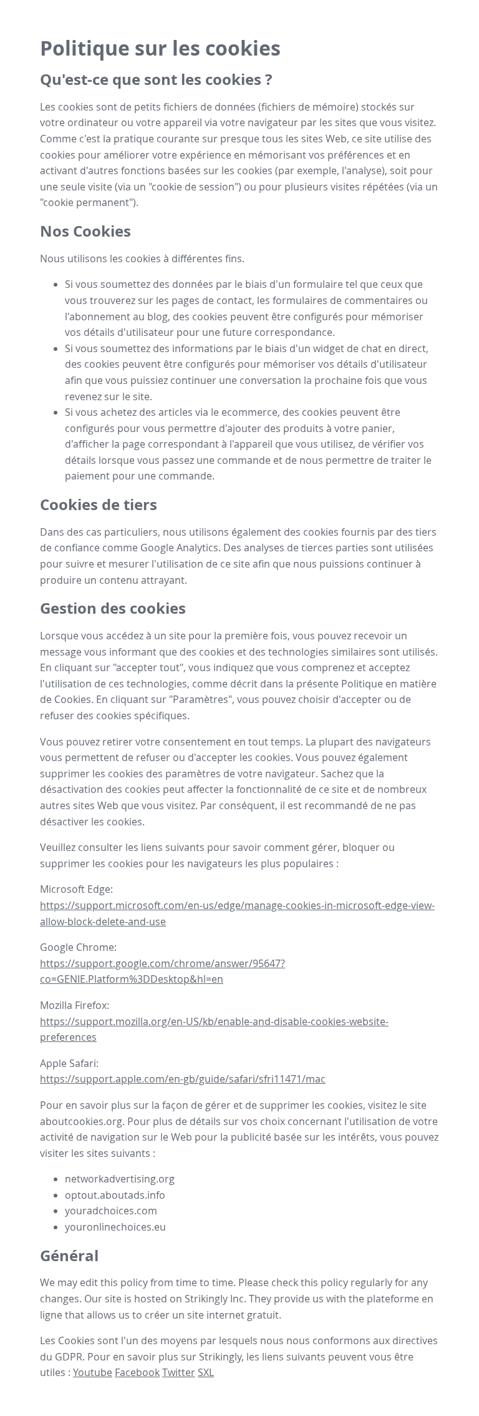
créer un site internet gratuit (212, 1315)
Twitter (178, 1372)
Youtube (92, 1372)
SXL (206, 1372)
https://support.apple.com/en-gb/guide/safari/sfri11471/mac (183, 1079)
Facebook (137, 1372)
